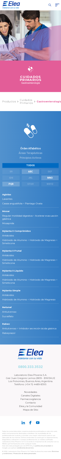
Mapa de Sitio (30, 409)
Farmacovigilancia (30, 399)
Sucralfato (7, 316)
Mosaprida (8, 223)
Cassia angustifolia (12, 203)
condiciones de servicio (25, 448)
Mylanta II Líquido (12, 270)
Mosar (6, 211)
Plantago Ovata (33, 203)
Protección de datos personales (24, 453)
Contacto (30, 402)
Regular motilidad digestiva (17, 215)
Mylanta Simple (11, 290)
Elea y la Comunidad (30, 406)
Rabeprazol (8, 333)
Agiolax (6, 194)
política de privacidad (43, 446)
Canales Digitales (30, 395)
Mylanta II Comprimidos (16, 231)
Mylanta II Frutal (11, 250)
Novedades (30, 392)
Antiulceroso (9, 311)
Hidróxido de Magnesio (43, 240)
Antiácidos (8, 235)
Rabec (6, 323)
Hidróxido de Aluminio (14, 240)
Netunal (7, 307)
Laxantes (7, 199)
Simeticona (8, 243)
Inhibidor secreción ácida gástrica (37, 328)
